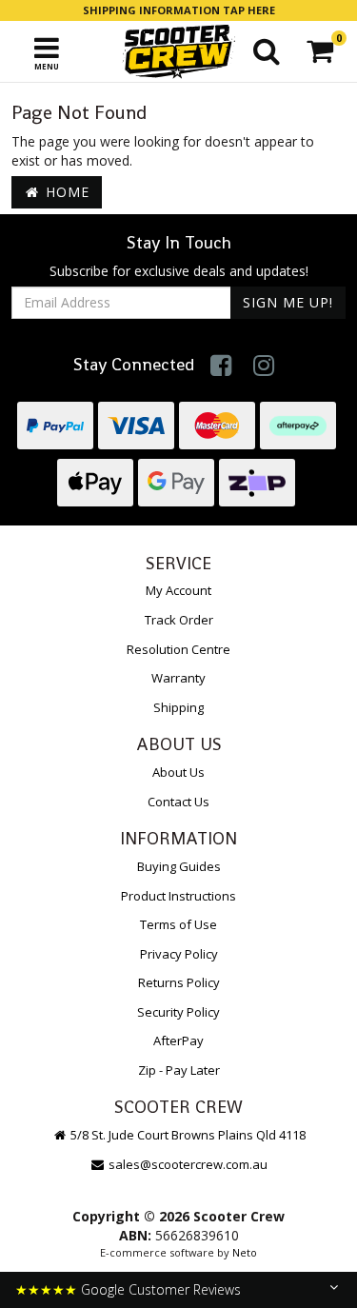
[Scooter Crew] (178, 51)
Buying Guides (179, 866)
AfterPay (178, 1040)
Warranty (178, 677)
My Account (178, 590)
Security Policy (178, 1012)
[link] (221, 365)
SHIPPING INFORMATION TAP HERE (179, 10)
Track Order (179, 619)
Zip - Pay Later (179, 1070)
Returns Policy (179, 982)
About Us (178, 772)
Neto (244, 1252)
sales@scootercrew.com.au (188, 1164)
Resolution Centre (178, 649)
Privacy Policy (179, 953)
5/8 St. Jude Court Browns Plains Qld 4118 (187, 1134)
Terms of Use (178, 924)
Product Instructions (178, 895)
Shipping (178, 707)
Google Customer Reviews (161, 1289)
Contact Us (178, 801)
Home (65, 192)
